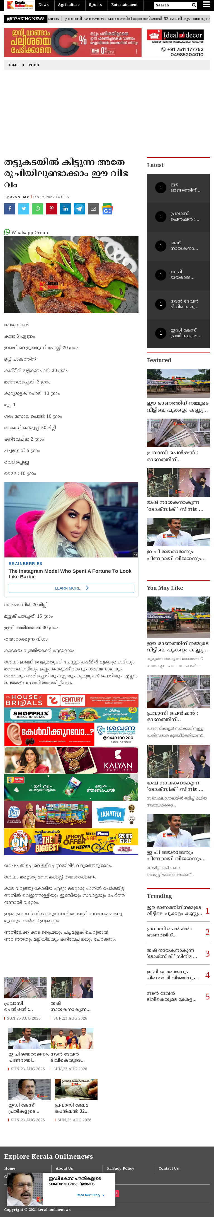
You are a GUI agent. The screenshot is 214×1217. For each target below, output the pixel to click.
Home (13, 66)
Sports (95, 5)
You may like (165, 588)
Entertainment (124, 5)
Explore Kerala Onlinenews (48, 1157)
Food (34, 66)
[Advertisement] (107, 115)
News (43, 5)
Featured (159, 361)
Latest (155, 165)
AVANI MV (19, 197)
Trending (159, 896)
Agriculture (69, 5)
